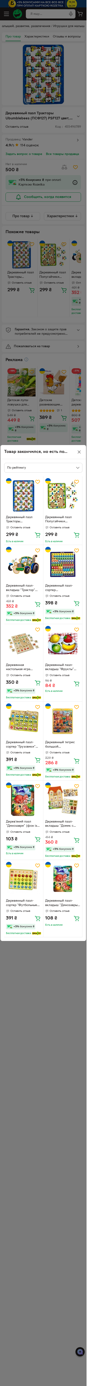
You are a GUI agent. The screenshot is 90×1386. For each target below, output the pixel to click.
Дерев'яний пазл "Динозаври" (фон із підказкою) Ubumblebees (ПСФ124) (21, 824)
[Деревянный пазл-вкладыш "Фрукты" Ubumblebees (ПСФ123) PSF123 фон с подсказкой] (63, 643)
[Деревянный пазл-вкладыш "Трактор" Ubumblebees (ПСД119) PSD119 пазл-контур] (23, 564)
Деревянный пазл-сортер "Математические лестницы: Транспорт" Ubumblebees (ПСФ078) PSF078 (61, 588)
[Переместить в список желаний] (37, 482)
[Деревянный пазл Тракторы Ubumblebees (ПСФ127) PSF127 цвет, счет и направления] (23, 496)
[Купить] (37, 534)
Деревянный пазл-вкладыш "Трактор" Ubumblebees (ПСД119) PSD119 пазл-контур (23, 588)
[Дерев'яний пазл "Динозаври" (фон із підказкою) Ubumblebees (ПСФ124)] (23, 800)
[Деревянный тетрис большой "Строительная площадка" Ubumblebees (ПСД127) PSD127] (63, 721)
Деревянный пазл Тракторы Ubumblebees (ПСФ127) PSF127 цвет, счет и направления (23, 520)
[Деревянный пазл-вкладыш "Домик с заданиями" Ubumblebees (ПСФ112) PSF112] (63, 800)
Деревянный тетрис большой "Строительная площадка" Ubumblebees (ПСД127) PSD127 (62, 745)
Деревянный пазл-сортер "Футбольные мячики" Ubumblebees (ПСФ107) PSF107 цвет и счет (22, 903)
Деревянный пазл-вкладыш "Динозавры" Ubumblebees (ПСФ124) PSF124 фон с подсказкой (62, 903)
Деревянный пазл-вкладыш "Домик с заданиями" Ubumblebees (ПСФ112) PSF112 (62, 824)
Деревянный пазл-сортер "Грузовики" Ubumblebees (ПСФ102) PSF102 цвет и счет (23, 745)
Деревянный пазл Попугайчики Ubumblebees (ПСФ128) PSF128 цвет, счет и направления (62, 520)
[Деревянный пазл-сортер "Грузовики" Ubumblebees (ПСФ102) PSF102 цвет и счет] (23, 721)
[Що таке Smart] (36, 620)
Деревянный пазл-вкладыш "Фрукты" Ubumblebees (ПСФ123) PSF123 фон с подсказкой (62, 668)
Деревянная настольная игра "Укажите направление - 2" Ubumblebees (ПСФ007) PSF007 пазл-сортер (23, 668)
